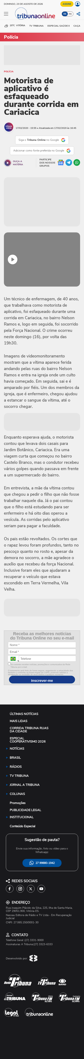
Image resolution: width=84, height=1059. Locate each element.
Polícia (8, 71)
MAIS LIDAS (18, 721)
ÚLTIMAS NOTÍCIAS (24, 714)
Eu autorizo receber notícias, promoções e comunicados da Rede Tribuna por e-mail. (40, 665)
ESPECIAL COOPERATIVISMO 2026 (28, 740)
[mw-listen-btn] (7, 163)
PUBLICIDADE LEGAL (25, 810)
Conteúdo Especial (22, 826)
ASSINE (67, 4)
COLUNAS (17, 794)
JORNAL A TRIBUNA (25, 785)
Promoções (18, 803)
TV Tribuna (36, 26)
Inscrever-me (42, 681)
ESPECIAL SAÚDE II (58, 26)
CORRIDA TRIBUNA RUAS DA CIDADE (29, 730)
